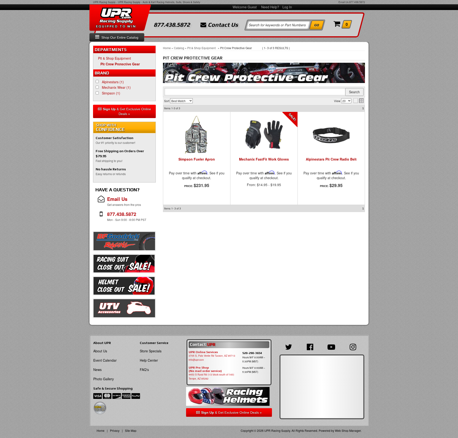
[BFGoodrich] (124, 242)
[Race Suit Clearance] (124, 264)
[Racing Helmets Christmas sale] (124, 287)
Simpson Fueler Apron (196, 159)
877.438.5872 (357, 2)
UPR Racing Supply (104, 2)
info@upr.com (196, 359)
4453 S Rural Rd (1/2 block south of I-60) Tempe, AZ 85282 (211, 376)
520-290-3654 (252, 353)
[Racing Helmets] (229, 396)
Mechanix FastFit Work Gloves (264, 159)
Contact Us (222, 25)
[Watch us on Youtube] (333, 346)
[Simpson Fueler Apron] (197, 134)
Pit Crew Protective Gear (120, 64)
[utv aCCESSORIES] (124, 309)
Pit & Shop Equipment (115, 58)
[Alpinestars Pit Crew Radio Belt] (331, 136)
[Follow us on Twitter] (290, 346)
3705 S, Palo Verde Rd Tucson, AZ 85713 (212, 355)
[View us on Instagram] (354, 346)
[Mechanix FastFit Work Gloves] (264, 134)
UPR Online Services (203, 352)
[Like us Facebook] (311, 346)
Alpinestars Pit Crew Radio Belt (331, 159)
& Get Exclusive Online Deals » (127, 111)
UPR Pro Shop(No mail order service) (205, 369)
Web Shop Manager (348, 430)
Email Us (343, 2)
